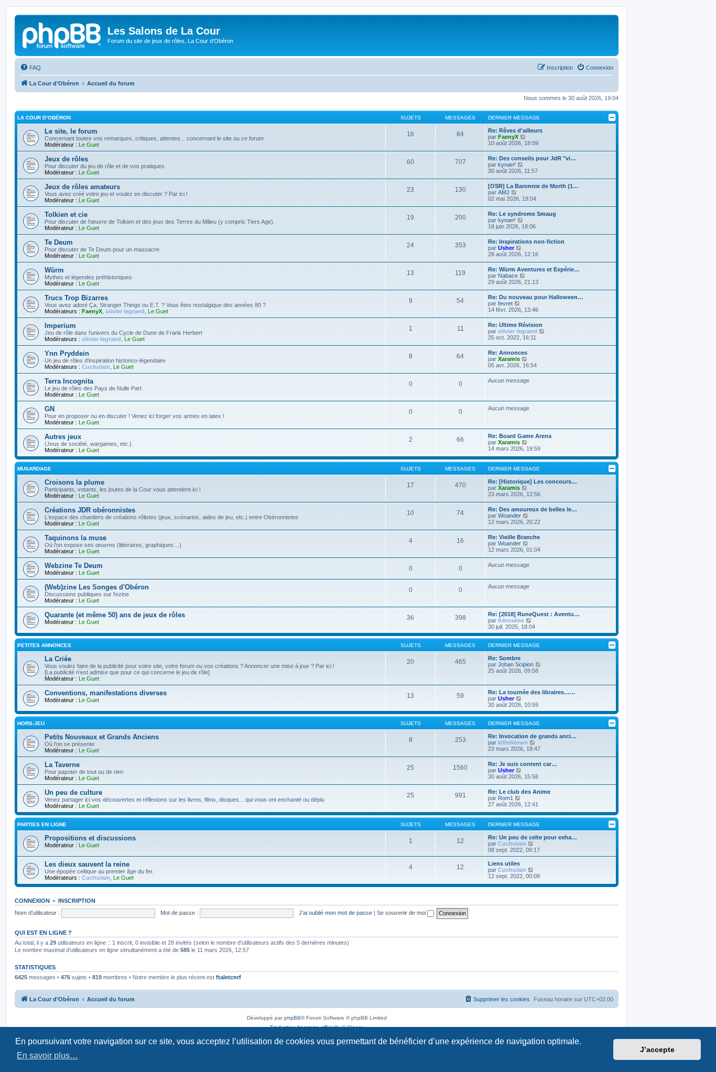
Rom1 (505, 798)
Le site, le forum (71, 131)
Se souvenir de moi (402, 913)
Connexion (32, 901)
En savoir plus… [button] (47, 1055)
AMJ (503, 192)
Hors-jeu (31, 723)
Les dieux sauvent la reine (87, 864)
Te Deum (59, 242)
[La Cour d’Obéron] (62, 34)
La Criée (58, 659)
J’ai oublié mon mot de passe (335, 913)
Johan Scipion (516, 664)
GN (50, 409)
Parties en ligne (42, 824)
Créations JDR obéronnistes (90, 510)
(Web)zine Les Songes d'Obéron (97, 587)
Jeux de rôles (66, 159)
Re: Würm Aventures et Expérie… (534, 269)
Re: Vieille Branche (514, 537)
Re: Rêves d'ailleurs (515, 130)
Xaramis (509, 359)
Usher (506, 248)
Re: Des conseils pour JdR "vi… (532, 158)
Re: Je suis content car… (522, 764)
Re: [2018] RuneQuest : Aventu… (534, 614)
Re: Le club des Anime (519, 792)
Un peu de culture (73, 792)
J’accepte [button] (657, 1049)
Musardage (34, 469)
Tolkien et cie (66, 214)
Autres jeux (63, 437)
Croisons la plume (74, 482)
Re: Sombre (504, 658)
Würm (54, 270)
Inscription (76, 901)
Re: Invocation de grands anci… (532, 736)
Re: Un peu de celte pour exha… (532, 837)
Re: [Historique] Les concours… (532, 481)
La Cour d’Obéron (44, 118)
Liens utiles (504, 863)
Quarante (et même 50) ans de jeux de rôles (115, 615)
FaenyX (508, 137)
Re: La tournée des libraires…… (532, 692)
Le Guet (89, 144)
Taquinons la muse (75, 538)
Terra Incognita (69, 381)
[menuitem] (30, 67)
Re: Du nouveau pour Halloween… (535, 297)
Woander (509, 515)
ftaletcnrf (228, 977)
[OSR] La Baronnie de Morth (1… (533, 186)
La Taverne (62, 765)
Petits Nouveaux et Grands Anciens (102, 737)
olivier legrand (125, 311)
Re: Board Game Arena (519, 436)
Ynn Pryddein (67, 353)
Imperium (60, 326)
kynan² (507, 164)
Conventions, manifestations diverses (106, 693)
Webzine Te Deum (74, 566)
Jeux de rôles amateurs (82, 187)
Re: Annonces (507, 352)
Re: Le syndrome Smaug (522, 214)
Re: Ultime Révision (515, 325)
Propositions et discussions (90, 838)
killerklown (513, 742)
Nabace (508, 275)
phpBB (292, 1018)
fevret (505, 303)
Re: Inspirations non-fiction (526, 241)
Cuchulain (96, 367)
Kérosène (511, 620)
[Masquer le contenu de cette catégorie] (612, 117)
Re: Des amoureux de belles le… (532, 509)
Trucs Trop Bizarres (76, 298)
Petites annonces (44, 645)
